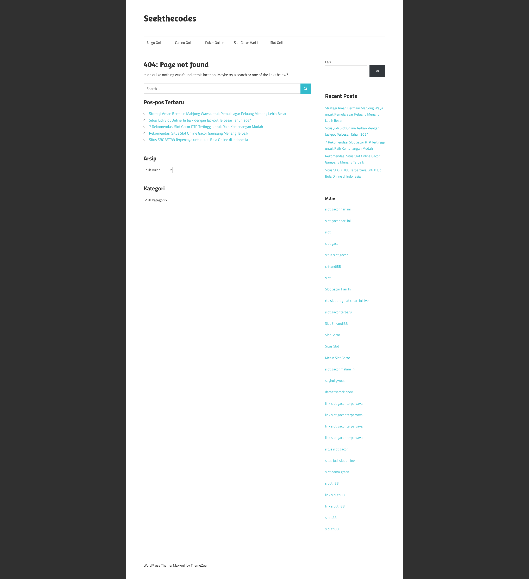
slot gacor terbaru (338, 312)
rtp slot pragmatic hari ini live (347, 300)
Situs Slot (332, 346)
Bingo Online (156, 42)
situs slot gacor (336, 255)
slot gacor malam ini (340, 369)
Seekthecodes (170, 18)
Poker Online (214, 42)
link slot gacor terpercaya (344, 403)
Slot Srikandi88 (336, 323)
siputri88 (332, 483)
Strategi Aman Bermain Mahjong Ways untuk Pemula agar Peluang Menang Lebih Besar (217, 113)
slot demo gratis (337, 472)
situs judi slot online (340, 460)
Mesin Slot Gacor (337, 358)
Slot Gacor (332, 335)
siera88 (331, 517)
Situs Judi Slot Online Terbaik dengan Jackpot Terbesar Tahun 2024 (200, 120)
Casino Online (185, 42)
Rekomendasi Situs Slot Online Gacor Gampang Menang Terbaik (198, 133)
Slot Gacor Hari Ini (247, 42)
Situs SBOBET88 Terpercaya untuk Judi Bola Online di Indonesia (198, 139)
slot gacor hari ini (338, 209)
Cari (328, 62)
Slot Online (278, 42)
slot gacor (332, 243)
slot (328, 232)
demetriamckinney (339, 392)
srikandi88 (333, 266)
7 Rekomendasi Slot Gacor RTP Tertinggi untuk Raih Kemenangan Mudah (206, 126)
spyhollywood (335, 380)
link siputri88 (335, 495)
